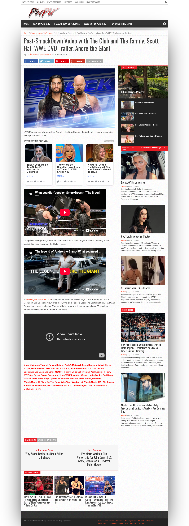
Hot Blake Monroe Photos (146, 125)
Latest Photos (28, 2)
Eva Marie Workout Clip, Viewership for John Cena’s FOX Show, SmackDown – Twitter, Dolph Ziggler (94, 459)
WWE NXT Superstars (95, 23)
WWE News (48, 33)
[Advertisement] (69, 413)
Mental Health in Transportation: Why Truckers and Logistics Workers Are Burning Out (143, 408)
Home (26, 23)
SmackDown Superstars (67, 23)
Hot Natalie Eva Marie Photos (148, 136)
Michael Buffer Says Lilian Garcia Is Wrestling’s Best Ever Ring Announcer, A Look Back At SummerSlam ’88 (99, 501)
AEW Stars (68, 2)
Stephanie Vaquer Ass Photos (135, 288)
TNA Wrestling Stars (121, 23)
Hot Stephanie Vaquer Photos (135, 236)
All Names (41, 2)
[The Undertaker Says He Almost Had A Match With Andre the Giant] (69, 494)
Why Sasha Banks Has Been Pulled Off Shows (44, 455)
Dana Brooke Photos (144, 103)
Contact (141, 523)
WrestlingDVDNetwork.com (38, 299)
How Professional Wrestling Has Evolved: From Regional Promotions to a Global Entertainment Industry (141, 348)
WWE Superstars (54, 2)
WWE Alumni (79, 2)
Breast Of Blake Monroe (133, 182)
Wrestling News (36, 33)
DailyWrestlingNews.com (39, 54)
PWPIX (123, 186)
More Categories (93, 2)
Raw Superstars (41, 23)
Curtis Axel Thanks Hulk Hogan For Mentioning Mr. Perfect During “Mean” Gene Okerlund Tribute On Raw (37, 501)
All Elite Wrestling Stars (146, 521)
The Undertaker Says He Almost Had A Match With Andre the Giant (69, 499)
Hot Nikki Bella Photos (145, 114)
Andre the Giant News (47, 440)
